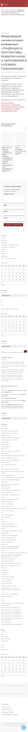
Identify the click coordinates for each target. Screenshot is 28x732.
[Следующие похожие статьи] (25, 128)
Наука (7, 10)
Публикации (5, 570)
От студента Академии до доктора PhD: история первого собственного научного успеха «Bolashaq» (13, 362)
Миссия (3, 645)
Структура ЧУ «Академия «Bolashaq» (9, 244)
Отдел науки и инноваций (9, 535)
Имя (6, 205)
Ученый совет (5, 605)
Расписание (5, 572)
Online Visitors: (6, 707)
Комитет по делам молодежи (10, 479)
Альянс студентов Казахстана (10, 437)
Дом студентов (6, 462)
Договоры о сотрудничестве (10, 460)
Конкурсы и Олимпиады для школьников (10, 485)
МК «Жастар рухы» (6, 492)
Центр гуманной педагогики (10, 607)
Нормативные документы (9, 526)
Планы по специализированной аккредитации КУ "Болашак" (11, 555)
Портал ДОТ (4, 235)
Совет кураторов (6, 583)
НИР (2, 513)
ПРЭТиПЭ (4, 568)
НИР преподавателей (7, 515)
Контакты (3, 251)
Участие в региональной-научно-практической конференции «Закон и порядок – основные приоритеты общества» (12, 406)
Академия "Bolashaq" (7, 72)
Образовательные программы (8, 247)
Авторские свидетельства (9, 431)
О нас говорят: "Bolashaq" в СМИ (11, 531)
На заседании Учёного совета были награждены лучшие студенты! (12, 379)
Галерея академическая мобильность (10, 309)
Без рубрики (5, 442)
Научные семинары (7, 504)
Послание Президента (8, 558)
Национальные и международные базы (13, 508)
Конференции (13, 10)
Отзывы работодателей (8, 540)
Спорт (3, 592)
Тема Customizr (21, 725)
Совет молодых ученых (8, 585)
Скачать (14, 111)
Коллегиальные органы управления (12, 477)
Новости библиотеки (8, 524)
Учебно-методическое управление (12, 603)
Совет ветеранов (6, 581)
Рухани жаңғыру (6, 579)
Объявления (4, 240)
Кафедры (3, 253)
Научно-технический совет (10, 499)
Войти (2, 634)
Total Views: (5, 712)
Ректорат (4, 574)
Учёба (3, 601)
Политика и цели (5, 649)
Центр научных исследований (10, 610)
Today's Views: (6, 709)
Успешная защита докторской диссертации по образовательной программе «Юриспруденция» (12, 375)
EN (1, 305)
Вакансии (4, 449)
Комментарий (9, 194)
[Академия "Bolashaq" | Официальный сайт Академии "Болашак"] (4, 4)
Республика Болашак (8, 577)
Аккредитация (5, 435)
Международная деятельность (11, 490)
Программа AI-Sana (7, 561)
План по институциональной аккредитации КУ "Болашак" (10, 547)
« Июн (2, 285)
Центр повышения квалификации (11, 616)
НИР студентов (5, 517)
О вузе (3, 528)
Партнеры (4, 544)
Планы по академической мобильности (14, 552)
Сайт (5, 217)
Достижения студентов (8, 464)
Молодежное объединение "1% (11, 495)
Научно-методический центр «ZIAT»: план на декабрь (20, 150)
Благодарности (4, 256)
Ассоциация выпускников (9, 440)
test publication (4, 396)
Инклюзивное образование (10, 469)
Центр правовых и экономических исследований (12, 619)
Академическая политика (9, 433)
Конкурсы (4, 482)
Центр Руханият (6, 622)
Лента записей (4, 636)
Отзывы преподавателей (9, 537)
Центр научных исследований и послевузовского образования (11, 612)
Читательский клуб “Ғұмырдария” (11, 624)
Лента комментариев (6, 638)
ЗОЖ (2, 467)
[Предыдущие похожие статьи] (21, 128)
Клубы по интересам (7, 475)
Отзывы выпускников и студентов (9, 258)
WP (10, 725)
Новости (3, 238)
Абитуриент (5, 428)
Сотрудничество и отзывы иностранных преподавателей (11, 588)
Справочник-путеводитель (9, 594)
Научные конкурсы (7, 501)
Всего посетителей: (7, 714)
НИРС (2, 519)
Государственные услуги (9, 458)
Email (6, 211)
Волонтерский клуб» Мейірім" (10, 451)
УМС (2, 598)
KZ (1, 300)
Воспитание (5, 453)
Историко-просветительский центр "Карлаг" (12, 472)
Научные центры (6, 506)
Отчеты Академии (6, 542)
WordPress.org (4, 641)
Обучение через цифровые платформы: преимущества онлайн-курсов (14, 366)
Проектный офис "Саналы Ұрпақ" (11, 563)
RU (2, 302)
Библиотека (4, 249)
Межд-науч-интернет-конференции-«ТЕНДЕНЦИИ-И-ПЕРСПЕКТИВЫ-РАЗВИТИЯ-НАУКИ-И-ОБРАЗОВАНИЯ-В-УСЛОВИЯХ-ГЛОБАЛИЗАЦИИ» (13, 107)
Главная (3, 10)
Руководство (4, 242)
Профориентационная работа (10, 565)
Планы (3, 550)
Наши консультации (7, 510)
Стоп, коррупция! (6, 596)
